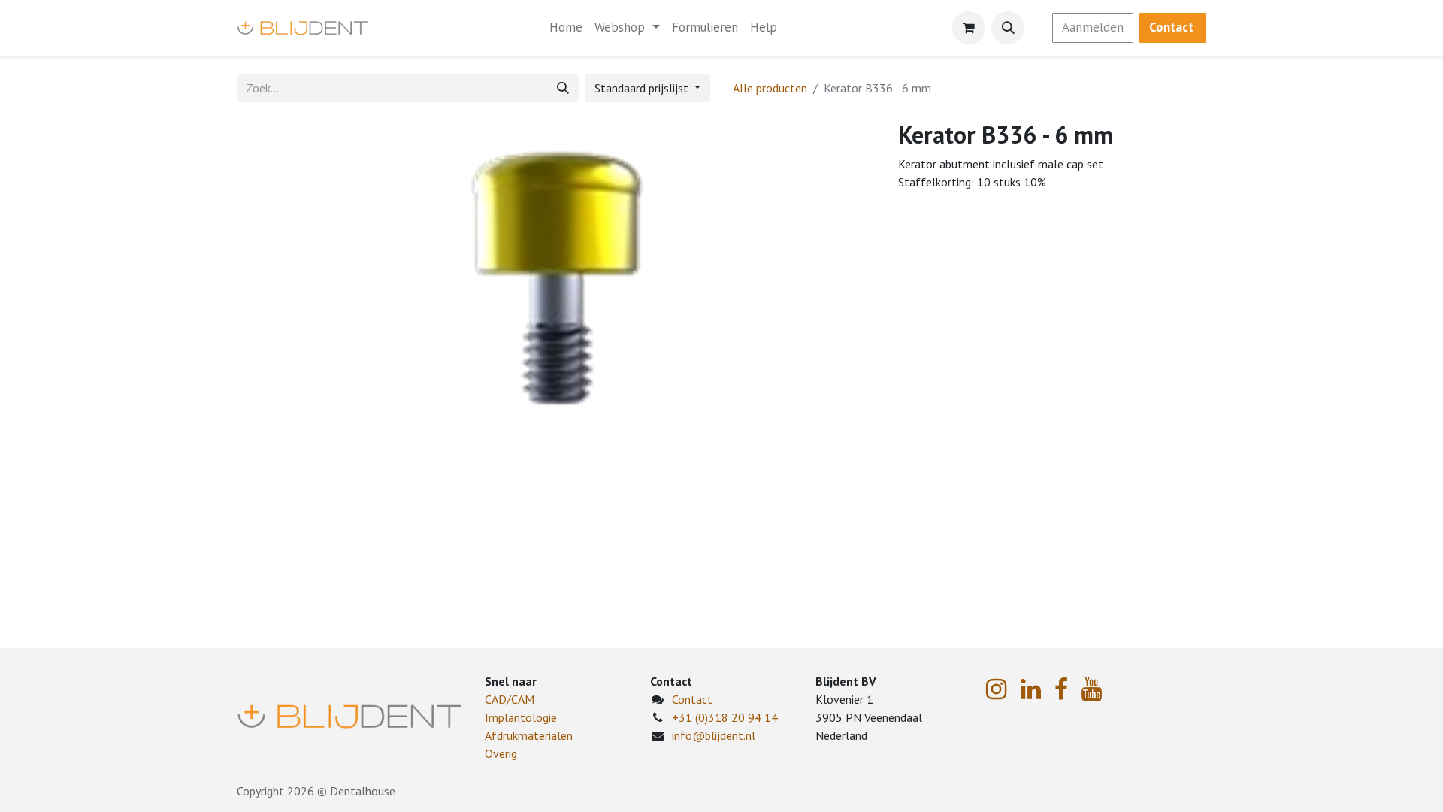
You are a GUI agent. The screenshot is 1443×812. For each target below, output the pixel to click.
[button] (1007, 27)
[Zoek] (563, 88)
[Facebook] (1061, 689)
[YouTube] (1091, 689)
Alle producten (770, 87)
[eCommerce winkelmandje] (968, 27)
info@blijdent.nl (713, 735)
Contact (692, 699)
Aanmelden (1093, 27)
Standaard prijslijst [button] (642, 87)
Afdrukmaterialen (529, 735)
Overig (501, 753)
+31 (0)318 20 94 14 (725, 717)
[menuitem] (565, 28)
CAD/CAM (509, 699)
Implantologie (521, 717)
